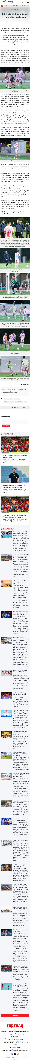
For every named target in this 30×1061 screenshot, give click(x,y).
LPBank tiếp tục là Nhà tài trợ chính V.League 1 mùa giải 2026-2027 (21, 582)
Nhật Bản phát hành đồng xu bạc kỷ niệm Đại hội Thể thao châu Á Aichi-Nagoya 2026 (21, 775)
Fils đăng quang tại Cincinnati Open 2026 (20, 841)
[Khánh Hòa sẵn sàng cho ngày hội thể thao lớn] (6, 932)
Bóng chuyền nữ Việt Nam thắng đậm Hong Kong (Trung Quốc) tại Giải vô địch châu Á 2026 (20, 613)
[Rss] (17, 1054)
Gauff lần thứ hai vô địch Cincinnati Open (19, 865)
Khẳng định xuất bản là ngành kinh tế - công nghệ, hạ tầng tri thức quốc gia (20, 733)
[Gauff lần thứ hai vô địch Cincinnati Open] (6, 867)
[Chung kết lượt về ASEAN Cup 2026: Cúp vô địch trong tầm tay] (15, 445)
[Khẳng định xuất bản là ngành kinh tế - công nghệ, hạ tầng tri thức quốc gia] (6, 734)
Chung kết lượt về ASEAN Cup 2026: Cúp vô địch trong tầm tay (15, 456)
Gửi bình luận (6, 425)
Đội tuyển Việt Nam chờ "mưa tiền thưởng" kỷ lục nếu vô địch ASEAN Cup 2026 (15, 516)
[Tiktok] (15, 1054)
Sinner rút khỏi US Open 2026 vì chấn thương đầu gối (21, 801)
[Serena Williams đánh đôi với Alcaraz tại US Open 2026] (6, 821)
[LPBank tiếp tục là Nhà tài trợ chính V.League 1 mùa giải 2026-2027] (6, 583)
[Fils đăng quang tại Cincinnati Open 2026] (6, 843)
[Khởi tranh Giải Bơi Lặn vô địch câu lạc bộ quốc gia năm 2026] (6, 534)
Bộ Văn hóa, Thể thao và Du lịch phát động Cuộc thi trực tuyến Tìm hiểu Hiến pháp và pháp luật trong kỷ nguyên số (20, 712)
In (24, 407)
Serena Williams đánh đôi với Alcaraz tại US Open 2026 (20, 819)
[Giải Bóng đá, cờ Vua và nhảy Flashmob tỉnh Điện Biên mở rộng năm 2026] (6, 673)
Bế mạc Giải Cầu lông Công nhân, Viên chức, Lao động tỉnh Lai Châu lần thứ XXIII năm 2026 (20, 886)
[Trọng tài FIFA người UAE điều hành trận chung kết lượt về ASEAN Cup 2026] (15, 475)
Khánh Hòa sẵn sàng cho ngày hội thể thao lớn (20, 930)
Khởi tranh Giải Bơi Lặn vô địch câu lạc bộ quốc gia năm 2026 (20, 532)
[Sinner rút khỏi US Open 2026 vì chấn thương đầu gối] (6, 803)
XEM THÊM (15, 1015)
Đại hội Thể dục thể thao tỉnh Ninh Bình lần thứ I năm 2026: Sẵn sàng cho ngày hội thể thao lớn (20, 909)
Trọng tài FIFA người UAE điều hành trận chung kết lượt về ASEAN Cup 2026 (14, 486)
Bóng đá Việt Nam (15, 9)
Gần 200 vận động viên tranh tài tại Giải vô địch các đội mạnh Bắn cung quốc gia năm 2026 (21, 556)
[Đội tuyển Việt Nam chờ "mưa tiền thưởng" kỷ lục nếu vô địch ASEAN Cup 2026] (15, 505)
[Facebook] (12, 1054)
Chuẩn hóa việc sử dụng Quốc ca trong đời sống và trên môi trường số (21, 694)
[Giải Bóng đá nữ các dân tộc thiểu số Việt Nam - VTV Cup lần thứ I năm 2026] (6, 755)
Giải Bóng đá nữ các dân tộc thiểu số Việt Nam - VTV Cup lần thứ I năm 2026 (21, 754)
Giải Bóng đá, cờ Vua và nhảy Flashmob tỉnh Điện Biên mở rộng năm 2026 (20, 672)
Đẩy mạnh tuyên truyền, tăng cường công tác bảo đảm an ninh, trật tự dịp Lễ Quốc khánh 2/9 (21, 639)
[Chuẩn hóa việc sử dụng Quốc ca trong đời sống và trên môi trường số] (6, 695)
